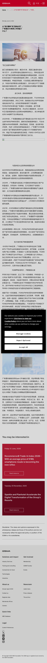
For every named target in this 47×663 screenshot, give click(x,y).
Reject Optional (23, 340)
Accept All (23, 347)
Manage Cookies (23, 334)
